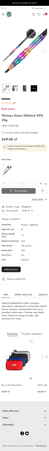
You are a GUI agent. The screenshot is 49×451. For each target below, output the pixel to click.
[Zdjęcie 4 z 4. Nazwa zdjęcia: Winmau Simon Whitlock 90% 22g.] (34, 88)
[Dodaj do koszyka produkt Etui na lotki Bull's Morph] (31, 378)
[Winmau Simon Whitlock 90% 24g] (6, 170)
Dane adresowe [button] (11, 410)
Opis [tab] (6, 294)
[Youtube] (27, 433)
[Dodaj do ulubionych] (42, 191)
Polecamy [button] (12, 334)
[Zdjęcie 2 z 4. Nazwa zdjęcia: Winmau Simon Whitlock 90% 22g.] (15, 88)
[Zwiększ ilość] (41, 183)
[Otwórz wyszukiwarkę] (33, 14)
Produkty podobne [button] (32, 334)
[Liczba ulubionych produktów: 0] (39, 14)
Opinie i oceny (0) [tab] (23, 294)
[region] (7, 170)
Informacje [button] (8, 424)
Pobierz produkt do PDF (16, 279)
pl (3, 8)
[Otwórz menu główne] (3, 14)
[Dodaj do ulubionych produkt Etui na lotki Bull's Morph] (31, 341)
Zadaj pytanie (11, 269)
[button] (43, 50)
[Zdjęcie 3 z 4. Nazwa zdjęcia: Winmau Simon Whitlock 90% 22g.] (24, 88)
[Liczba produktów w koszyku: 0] (44, 14)
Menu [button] (5, 417)
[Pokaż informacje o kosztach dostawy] (31, 210)
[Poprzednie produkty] (6, 356)
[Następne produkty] (42, 356)
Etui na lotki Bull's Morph (11, 385)
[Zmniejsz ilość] (4, 183)
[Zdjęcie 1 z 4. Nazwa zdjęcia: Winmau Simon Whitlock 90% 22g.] (6, 88)
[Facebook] (22, 433)
